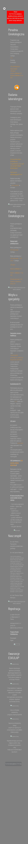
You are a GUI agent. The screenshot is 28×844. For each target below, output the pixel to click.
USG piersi (12, 71)
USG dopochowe (14, 250)
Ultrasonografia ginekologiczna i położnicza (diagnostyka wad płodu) (16, 357)
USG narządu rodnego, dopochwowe (16, 463)
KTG (11, 58)
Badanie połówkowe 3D (16, 73)
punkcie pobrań (15, 185)
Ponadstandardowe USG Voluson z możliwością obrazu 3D (16, 281)
